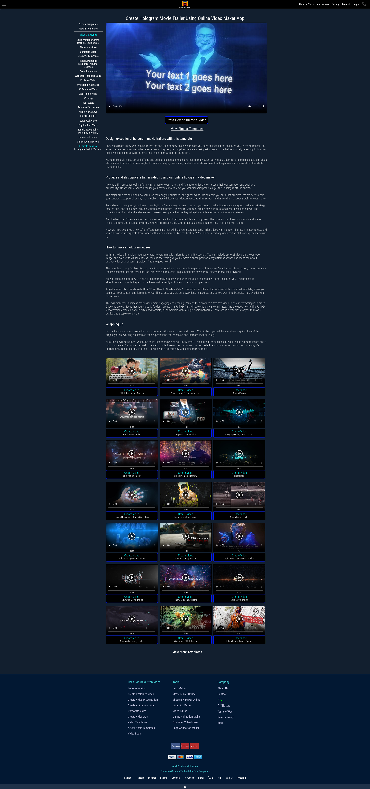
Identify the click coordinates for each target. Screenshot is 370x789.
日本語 (229, 777)
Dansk (201, 777)
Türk (219, 777)
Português (189, 777)
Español (152, 777)
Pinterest (185, 746)
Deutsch (176, 777)
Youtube (194, 746)
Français (140, 777)
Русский (241, 777)
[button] (132, 373)
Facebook (176, 746)
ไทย (211, 777)
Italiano (163, 777)
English (127, 777)
